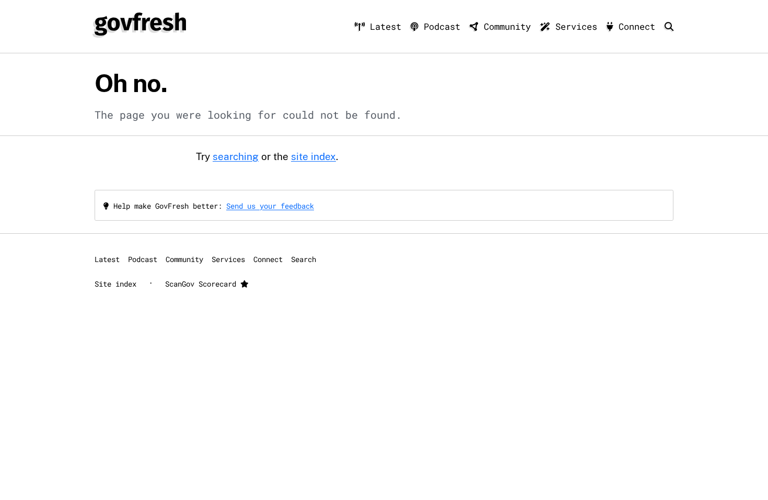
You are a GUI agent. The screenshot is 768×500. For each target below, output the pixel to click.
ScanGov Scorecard (202, 284)
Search (303, 259)
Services (576, 26)
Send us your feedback (270, 206)
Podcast (442, 26)
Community (507, 26)
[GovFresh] (140, 24)
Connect (636, 26)
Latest (385, 26)
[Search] (669, 26)
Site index (115, 284)
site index (313, 156)
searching (236, 156)
